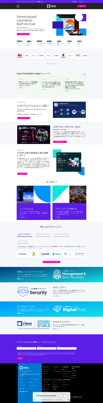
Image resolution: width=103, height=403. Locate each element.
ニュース (84, 73)
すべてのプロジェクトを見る (51, 262)
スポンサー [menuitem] (55, 384)
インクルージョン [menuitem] (23, 385)
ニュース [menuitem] (54, 369)
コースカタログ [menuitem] (65, 384)
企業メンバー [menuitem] (32, 382)
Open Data (22, 241)
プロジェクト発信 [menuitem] (46, 384)
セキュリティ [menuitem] (45, 373)
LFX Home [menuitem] (74, 370)
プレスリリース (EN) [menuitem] (56, 371)
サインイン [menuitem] (81, 1)
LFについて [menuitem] (22, 379)
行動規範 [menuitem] (54, 389)
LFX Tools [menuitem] (74, 372)
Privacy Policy (23, 354)
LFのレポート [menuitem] (45, 382)
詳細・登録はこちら (60, 141)
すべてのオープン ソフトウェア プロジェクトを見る (30, 248)
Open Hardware (43, 234)
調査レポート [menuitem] (64, 369)
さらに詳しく (22, 217)
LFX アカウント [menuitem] (75, 377)
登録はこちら (40, 1)
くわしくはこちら (23, 118)
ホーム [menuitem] (54, 382)
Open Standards (62, 234)
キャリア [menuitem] (21, 382)
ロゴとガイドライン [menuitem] (33, 385)
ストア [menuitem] (31, 388)
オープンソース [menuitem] (46, 386)
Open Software (24, 234)
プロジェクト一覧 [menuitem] (46, 369)
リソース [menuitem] (64, 386)
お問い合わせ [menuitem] (22, 388)
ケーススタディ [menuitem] (46, 391)
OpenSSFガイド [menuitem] (46, 389)
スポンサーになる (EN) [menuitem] (66, 371)
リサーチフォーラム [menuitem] (66, 376)
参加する (82, 6)
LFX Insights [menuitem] (74, 375)
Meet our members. (51, 63)
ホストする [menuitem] (45, 371)
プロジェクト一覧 (23, 34)
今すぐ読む (22, 173)
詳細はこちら (20, 278)
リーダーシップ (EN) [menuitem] (34, 379)
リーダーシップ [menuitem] (65, 373)
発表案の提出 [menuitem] (55, 386)
